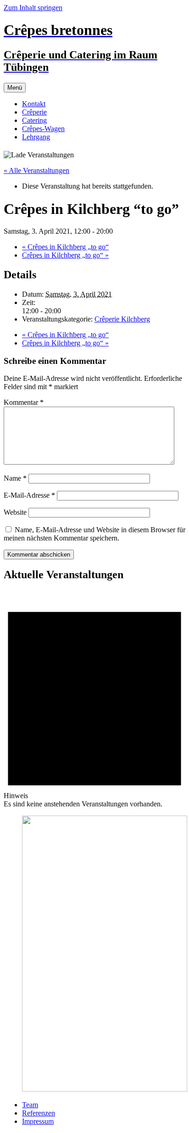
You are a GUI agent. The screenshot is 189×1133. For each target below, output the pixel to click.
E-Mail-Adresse (29, 495)
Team (30, 1105)
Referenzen (38, 1113)
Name (15, 478)
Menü (14, 87)
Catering (34, 120)
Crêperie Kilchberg (122, 319)
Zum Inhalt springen (33, 8)
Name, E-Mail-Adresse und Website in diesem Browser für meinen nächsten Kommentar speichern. (94, 534)
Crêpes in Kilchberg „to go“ (65, 247)
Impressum (38, 1121)
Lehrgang (36, 137)
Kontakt (33, 104)
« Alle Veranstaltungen (36, 170)
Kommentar (24, 402)
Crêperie (34, 112)
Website (15, 512)
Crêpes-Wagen (43, 128)
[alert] (94, 699)
